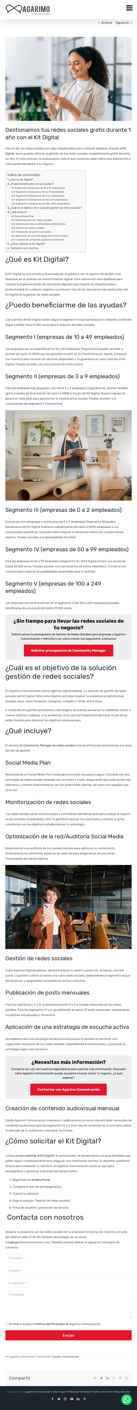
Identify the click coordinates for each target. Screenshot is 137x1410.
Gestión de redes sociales (30, 228)
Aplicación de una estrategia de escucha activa (42, 235)
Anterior (106, 22)
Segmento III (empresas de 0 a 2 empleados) (40, 195)
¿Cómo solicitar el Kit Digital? (27, 243)
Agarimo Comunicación (38, 1391)
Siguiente (122, 22)
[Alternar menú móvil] (129, 7)
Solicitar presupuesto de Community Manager (68, 651)
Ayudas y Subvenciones (66, 1356)
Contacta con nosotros (24, 248)
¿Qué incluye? (18, 212)
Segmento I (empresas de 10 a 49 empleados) (40, 188)
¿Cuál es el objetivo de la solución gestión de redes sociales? (46, 207)
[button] (126, 1399)
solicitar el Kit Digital (39, 1155)
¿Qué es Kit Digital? (21, 179)
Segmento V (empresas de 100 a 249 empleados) (43, 203)
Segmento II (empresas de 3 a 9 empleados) (40, 191)
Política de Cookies (102, 1391)
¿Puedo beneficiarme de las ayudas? (32, 183)
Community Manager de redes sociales (49, 745)
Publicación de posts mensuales (33, 231)
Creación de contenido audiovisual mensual (39, 239)
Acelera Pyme (40, 1179)
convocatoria (53, 537)
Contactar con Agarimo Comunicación (68, 1090)
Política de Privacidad (50, 1324)
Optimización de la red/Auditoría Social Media (40, 224)
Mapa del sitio (122, 1391)
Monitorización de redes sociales (34, 220)
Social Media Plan (24, 216)
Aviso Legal (58, 1391)
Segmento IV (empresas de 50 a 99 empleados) (42, 199)
